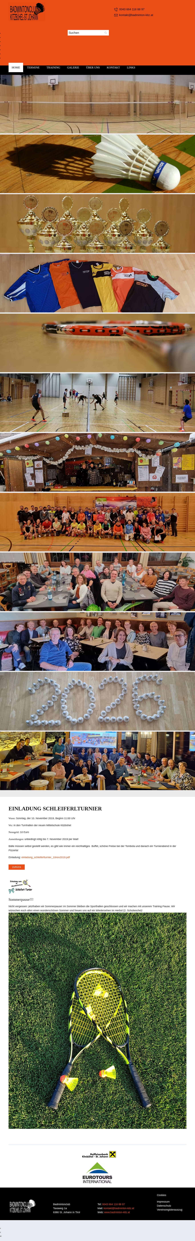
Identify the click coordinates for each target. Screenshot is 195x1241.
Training (6, 41)
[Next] (151, 436)
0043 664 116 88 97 (131, 9)
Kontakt (6, 53)
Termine (6, 37)
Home (5, 33)
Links (5, 57)
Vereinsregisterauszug (169, 1209)
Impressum (163, 1201)
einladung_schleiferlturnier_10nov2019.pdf (45, 857)
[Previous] (44, 436)
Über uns (7, 49)
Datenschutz (164, 1205)
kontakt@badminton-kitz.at (136, 15)
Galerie (6, 45)
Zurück (16, 867)
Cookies (161, 1195)
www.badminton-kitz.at (117, 1212)
